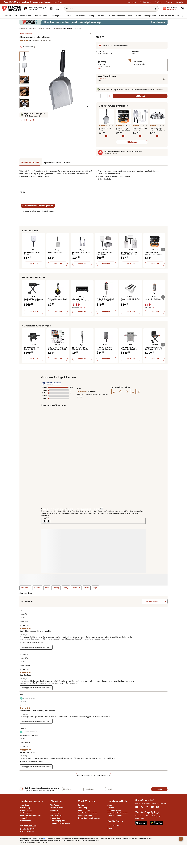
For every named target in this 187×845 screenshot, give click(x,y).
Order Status (25, 805)
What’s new (159, 2)
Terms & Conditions (114, 815)
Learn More (58, 2)
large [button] (95, 588)
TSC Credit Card (113, 825)
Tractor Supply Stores (58, 821)
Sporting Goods (30, 28)
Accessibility (94, 838)
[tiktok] (157, 807)
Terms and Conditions (53, 838)
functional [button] (76, 588)
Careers (81, 805)
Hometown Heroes (114, 810)
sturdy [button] (86, 588)
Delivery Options (26, 810)
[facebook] (136, 807)
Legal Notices (84, 838)
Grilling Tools (56, 28)
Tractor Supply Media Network (89, 818)
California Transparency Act (70, 838)
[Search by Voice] (155, 8)
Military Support (56, 815)
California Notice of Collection (77, 840)
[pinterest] (142, 807)
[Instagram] (147, 807)
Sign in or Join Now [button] (111, 153)
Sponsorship (82, 808)
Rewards (110, 808)
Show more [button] (45, 516)
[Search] (67, 9)
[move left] (24, 249)
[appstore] (141, 823)
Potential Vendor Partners (87, 813)
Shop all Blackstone (25, 33)
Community (54, 813)
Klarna (109, 828)
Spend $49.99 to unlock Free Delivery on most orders (27, 2)
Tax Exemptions (26, 813)
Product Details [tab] (30, 162)
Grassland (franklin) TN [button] (104, 53)
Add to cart (140, 96)
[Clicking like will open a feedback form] (44, 521)
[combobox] (156, 601)
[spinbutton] (103, 96)
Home (21, 28)
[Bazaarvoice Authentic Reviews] (51, 383)
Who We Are (54, 805)
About (109, 805)
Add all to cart (132, 142)
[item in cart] (182, 8)
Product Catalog (56, 818)
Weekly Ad (179, 2)
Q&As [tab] (67, 162)
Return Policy (25, 808)
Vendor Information (85, 815)
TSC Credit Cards (145, 2)
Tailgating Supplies (44, 28)
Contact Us (24, 818)
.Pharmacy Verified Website (60, 823)
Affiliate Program (84, 810)
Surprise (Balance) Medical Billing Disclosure (137, 838)
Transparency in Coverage (27, 840)
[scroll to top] (181, 839)
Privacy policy (23, 838)
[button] (63, 2)
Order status (132, 2)
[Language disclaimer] (101, 509)
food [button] (47, 588)
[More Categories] (182, 15)
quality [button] (65, 588)
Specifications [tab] (52, 162)
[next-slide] (24, 108)
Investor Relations (57, 808)
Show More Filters (25, 593)
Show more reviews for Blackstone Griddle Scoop (93, 775)
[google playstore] (156, 823)
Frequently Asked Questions (30, 815)
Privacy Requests (93, 840)
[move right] (163, 249)
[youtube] (152, 807)
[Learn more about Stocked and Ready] (34, 47)
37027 (134, 53)
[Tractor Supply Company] (11, 8)
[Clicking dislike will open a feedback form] (48, 521)
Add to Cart (33, 263)
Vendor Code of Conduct (59, 840)
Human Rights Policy (43, 840)
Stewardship (54, 810)
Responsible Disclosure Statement (110, 838)
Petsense (169, 2)
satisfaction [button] (25, 588)
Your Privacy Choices (36, 838)
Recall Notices (25, 821)
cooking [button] (56, 588)
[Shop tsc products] (93, 22)
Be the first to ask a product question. (37, 206)
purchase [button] (37, 588)
